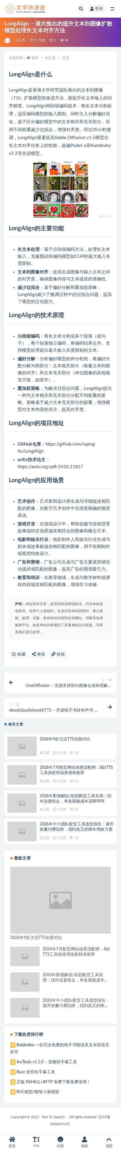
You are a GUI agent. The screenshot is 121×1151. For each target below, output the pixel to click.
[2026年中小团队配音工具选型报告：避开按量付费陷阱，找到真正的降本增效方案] (22, 831)
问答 (60, 1146)
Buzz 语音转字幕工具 (35, 1072)
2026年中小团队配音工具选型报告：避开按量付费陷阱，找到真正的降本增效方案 (76, 1005)
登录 (99, 9)
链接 (60, 654)
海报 (40, 654)
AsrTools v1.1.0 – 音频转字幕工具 (46, 1062)
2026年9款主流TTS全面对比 (65, 739)
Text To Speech (53, 1117)
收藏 (21, 654)
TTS (36, 1146)
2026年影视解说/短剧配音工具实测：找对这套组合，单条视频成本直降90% (75, 980)
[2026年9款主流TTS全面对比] (22, 746)
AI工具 (20, 40)
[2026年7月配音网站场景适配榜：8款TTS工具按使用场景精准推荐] (22, 775)
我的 (84, 1146)
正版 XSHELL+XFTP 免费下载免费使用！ (53, 1082)
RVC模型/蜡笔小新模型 (37, 1092)
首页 (34, 58)
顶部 (108, 1146)
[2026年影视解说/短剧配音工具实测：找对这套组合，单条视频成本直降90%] (22, 803)
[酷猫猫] (7, 40)
